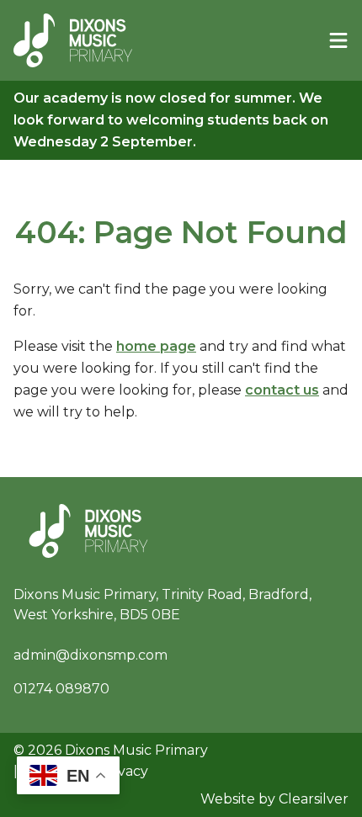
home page (156, 346)
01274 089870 (61, 689)
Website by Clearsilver (274, 799)
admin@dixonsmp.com (90, 655)
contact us (282, 390)
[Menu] (338, 40)
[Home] (72, 40)
